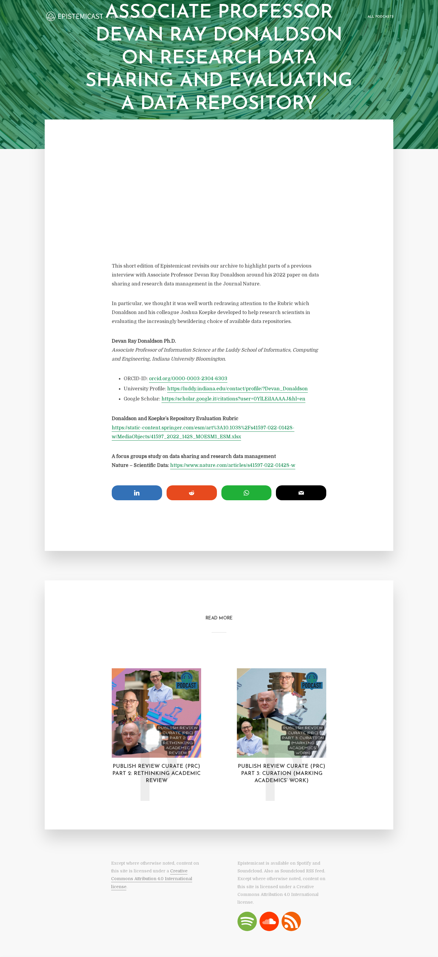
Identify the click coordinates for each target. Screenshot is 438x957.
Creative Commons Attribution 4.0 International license (151, 879)
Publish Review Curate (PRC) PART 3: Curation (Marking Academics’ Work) (281, 774)
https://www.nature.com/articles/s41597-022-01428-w (232, 465)
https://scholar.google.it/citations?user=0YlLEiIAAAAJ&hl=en (233, 399)
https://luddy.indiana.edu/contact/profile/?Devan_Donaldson (237, 389)
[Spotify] (247, 921)
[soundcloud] (269, 921)
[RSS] (291, 921)
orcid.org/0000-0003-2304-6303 (188, 378)
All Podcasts (381, 16)
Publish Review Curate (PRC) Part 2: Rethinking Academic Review (156, 774)
